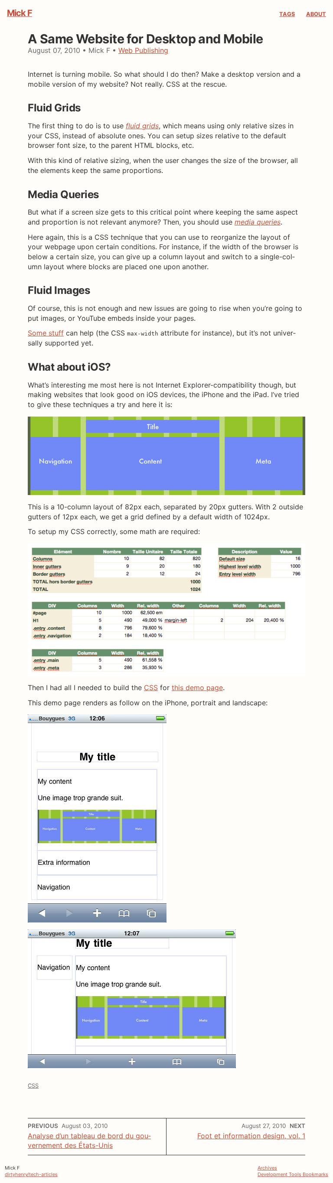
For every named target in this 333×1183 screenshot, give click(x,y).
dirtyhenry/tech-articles (31, 1174)
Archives (267, 1168)
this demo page (197, 687)
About (316, 14)
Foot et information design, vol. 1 (251, 1135)
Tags (287, 14)
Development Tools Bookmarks (293, 1174)
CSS (151, 687)
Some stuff (46, 333)
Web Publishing (143, 50)
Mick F (19, 13)
